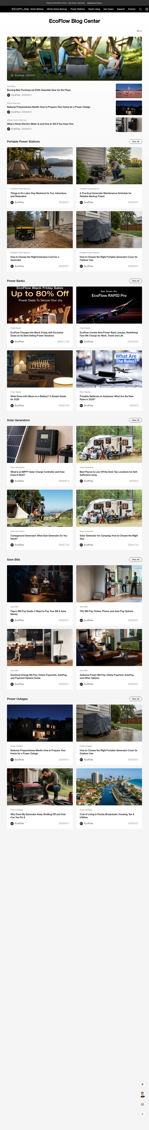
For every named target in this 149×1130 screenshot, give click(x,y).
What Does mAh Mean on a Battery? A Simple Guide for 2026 (38, 398)
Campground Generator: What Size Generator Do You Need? (38, 537)
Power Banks (15, 328)
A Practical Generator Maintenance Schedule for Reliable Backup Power (105, 195)
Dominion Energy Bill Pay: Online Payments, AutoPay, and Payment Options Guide (38, 676)
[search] (140, 9)
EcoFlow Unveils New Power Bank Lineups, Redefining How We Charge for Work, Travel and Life (109, 334)
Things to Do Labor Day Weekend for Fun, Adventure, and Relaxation (38, 195)
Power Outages (16, 746)
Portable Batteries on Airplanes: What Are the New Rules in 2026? (106, 398)
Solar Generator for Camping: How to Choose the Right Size (109, 537)
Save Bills (14, 607)
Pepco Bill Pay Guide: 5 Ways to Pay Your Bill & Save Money (38, 613)
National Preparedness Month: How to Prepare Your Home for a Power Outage (48, 107)
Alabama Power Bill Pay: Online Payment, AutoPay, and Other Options (107, 676)
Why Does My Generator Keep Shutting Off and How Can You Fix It (38, 816)
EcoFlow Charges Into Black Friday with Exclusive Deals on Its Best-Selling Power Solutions (36, 334)
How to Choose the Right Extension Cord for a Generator (34, 258)
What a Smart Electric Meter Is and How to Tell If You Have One (40, 124)
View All (135, 141)
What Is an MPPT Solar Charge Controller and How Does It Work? (37, 473)
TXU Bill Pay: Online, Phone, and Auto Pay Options (106, 611)
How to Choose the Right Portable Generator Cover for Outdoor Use (109, 258)
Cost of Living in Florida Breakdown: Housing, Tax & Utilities (107, 816)
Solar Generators (17, 467)
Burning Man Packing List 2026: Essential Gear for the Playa (39, 90)
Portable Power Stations (20, 189)
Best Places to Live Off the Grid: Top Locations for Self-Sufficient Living (109, 473)
